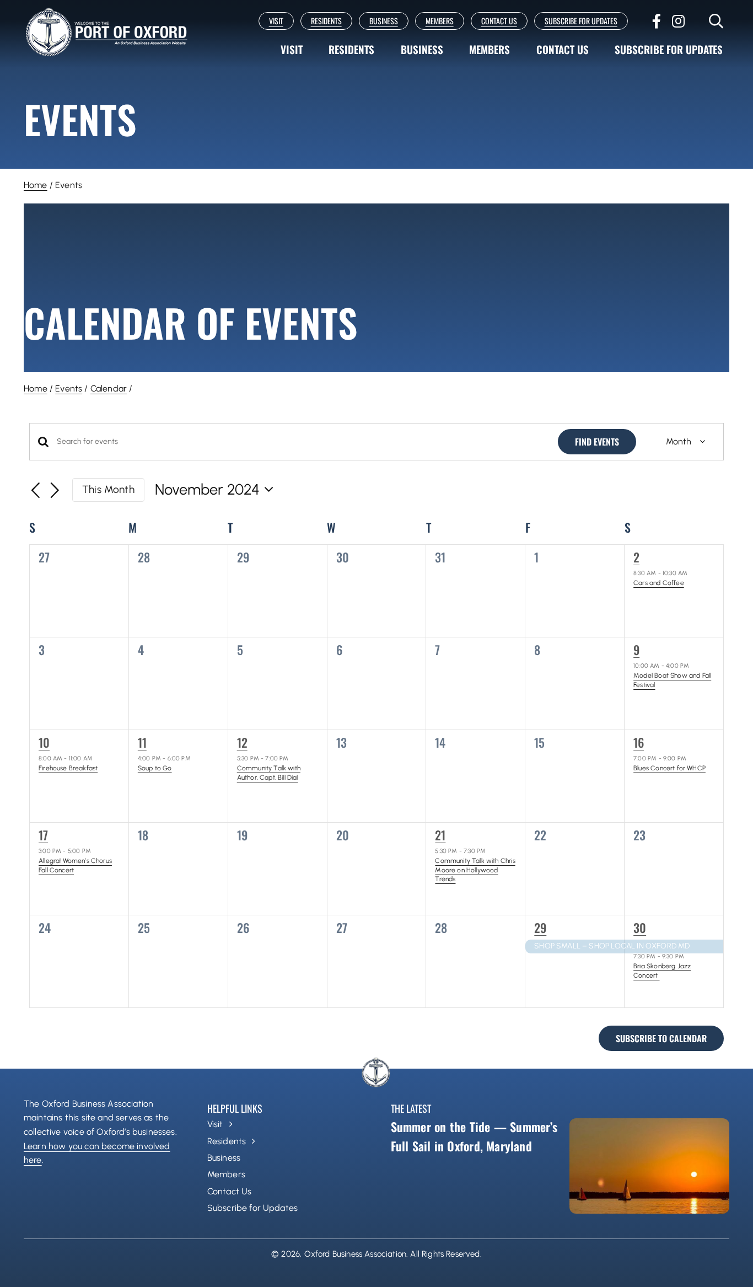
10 (44, 742)
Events (68, 388)
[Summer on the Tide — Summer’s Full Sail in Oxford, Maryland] (649, 1166)
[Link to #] (716, 21)
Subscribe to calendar (661, 1038)
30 (639, 927)
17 (43, 835)
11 (142, 742)
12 (242, 742)
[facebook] (656, 21)
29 (540, 927)
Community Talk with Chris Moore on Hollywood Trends (475, 870)
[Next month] (55, 491)
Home (35, 185)
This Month (108, 489)
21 (440, 835)
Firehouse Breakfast (68, 768)
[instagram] (678, 21)
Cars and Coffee (658, 583)
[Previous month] (35, 491)
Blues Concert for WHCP (669, 768)
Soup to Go (155, 768)
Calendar (108, 388)
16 (638, 742)
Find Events (597, 441)
